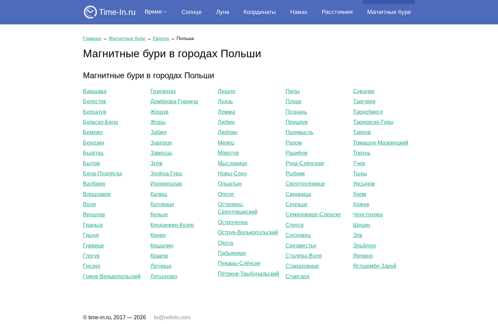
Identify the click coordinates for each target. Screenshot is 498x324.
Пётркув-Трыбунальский (248, 274)
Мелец (226, 143)
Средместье (301, 246)
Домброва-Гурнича (174, 101)
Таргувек (364, 101)
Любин (226, 122)
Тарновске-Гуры (373, 122)
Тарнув (362, 132)
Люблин (227, 132)
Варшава (94, 91)
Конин (158, 235)
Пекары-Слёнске (239, 263)
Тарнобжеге (368, 112)
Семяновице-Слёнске (313, 214)
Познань (296, 112)
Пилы (293, 91)
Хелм (359, 194)
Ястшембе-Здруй (374, 266)
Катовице (162, 204)
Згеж (156, 163)
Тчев (359, 163)
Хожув (361, 204)
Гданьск (93, 225)
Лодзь (225, 101)
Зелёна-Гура (166, 173)
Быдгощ (93, 153)
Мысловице (232, 163)
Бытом (91, 163)
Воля (89, 204)
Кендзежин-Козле (172, 225)
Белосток (94, 101)
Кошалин (161, 246)
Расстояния (337, 12)
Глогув (91, 256)
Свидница (298, 194)
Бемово (93, 132)
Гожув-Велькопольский (112, 276)
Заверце (161, 143)
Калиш (158, 194)
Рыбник (295, 173)
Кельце (159, 214)
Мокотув (228, 153)
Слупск (295, 225)
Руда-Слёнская (305, 163)
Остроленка (233, 222)
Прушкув (297, 122)
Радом (294, 143)
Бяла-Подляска (102, 173)
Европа (161, 38)
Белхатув (94, 112)
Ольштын (230, 184)
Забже (158, 132)
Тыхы (360, 173)
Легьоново (163, 276)
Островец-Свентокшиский (237, 208)
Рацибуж (297, 153)
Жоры (158, 122)
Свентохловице (305, 184)
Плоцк (293, 101)
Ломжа (226, 112)
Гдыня (91, 235)
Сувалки (363, 91)
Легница (160, 266)
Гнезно (91, 266)
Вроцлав (94, 214)
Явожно (363, 256)
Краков (159, 256)
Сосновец (298, 235)
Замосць (161, 153)
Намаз (298, 12)
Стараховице (302, 266)
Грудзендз (162, 91)
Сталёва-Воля (304, 256)
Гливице (93, 246)
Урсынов (364, 184)
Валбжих (94, 184)
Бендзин (93, 143)
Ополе (226, 194)
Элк (357, 235)
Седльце (297, 204)
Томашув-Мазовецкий (380, 143)
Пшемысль (299, 132)
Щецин (361, 225)
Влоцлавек (96, 194)
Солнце (192, 12)
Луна (222, 12)
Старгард (297, 276)
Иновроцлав (166, 184)
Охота (225, 243)
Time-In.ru (117, 12)
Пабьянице (232, 253)
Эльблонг (364, 246)
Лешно (226, 91)
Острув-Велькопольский (248, 232)
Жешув (159, 112)
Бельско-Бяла (100, 122)
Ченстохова (368, 214)
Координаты (260, 12)
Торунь (362, 153)
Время (153, 11)
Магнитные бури (389, 12)
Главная (92, 38)
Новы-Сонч (232, 173)
